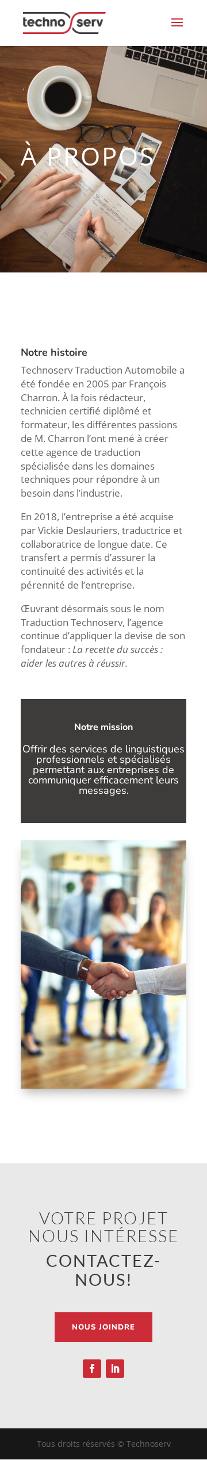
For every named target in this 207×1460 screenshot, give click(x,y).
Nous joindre (103, 1327)
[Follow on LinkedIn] (115, 1368)
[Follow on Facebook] (92, 1368)
